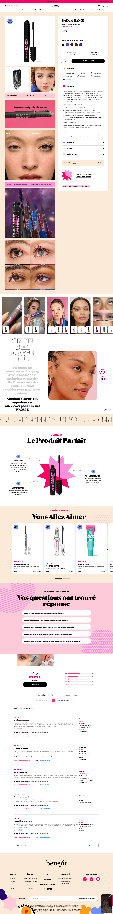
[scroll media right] (56, 660)
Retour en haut (93, 845)
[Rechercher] (100, 6)
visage (13, 881)
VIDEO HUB (47, 879)
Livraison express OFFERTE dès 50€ (56, 1)
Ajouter (59, 555)
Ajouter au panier (88, 61)
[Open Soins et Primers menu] (46, 10)
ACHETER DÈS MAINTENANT (83, 177)
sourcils (12, 878)
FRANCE (49, 889)
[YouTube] (98, 879)
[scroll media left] (15, 660)
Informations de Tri (30, 878)
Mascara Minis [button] (85, 186)
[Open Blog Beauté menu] (104, 10)
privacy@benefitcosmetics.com (41, 911)
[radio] (63, 44)
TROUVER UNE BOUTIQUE (47, 884)
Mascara (11, 13)
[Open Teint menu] (51, 10)
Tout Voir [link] (83, 10)
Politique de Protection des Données (56, 910)
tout (12, 888)
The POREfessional (84, 564)
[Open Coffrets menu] (72, 10)
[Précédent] (10, 550)
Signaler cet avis (45, 736)
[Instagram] (91, 879)
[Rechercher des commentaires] (53, 700)
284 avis (71, 26)
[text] (65, 61)
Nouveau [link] (12, 10)
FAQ (47, 874)
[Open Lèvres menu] (64, 10)
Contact (30, 888)
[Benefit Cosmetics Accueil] (56, 5)
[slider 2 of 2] (66, 578)
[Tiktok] (85, 879)
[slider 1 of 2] (58, 578)
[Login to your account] (104, 6)
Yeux (6, 13)
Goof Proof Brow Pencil (21, 564)
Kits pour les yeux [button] (74, 186)
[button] (107, 6)
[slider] (30, 124)
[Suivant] (108, 550)
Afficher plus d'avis (22, 845)
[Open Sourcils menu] (33, 10)
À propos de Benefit (30, 881)
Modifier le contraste (65, 878)
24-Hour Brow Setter (52, 566)
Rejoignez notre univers (87, 899)
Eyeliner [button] (65, 186)
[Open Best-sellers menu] (25, 10)
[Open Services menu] (94, 10)
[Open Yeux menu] (57, 10)
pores (13, 885)
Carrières (30, 885)
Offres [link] (75, 10)
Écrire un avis (35, 684)
